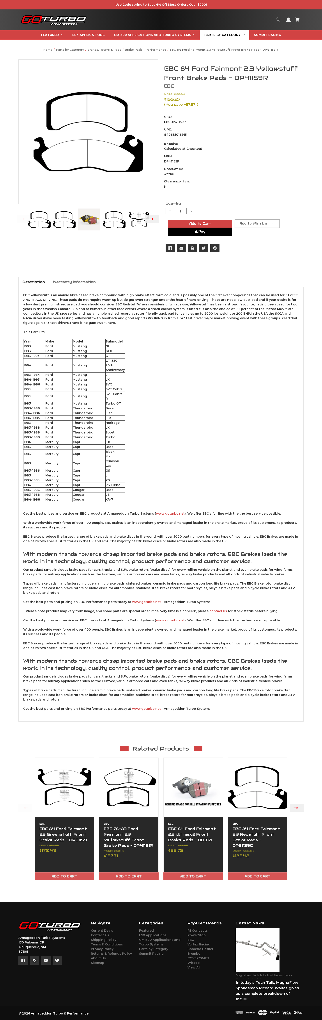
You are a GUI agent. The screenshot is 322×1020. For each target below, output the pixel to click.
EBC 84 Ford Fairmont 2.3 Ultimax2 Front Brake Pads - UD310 (192, 834)
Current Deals (102, 931)
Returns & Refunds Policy (111, 954)
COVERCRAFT (198, 958)
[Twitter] (204, 248)
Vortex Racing (199, 944)
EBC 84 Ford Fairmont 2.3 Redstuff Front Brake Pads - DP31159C (256, 837)
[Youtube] (46, 961)
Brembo (194, 954)
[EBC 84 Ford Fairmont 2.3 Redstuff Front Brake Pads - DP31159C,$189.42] (257, 787)
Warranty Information (74, 282)
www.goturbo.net (170, 513)
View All (194, 967)
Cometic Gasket (200, 949)
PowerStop (197, 935)
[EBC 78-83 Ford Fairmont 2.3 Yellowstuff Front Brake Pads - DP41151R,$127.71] (128, 787)
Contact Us (100, 935)
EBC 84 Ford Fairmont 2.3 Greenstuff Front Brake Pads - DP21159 (63, 834)
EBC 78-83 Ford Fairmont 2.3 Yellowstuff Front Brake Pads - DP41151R (128, 837)
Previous (24, 219)
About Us (98, 958)
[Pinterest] (215, 248)
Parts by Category (153, 949)
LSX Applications (152, 935)
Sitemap (97, 963)
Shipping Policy (103, 940)
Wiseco (194, 963)
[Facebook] (170, 248)
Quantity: (173, 203)
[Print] (192, 248)
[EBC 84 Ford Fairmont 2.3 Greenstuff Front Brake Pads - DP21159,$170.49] (64, 787)
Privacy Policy (102, 949)
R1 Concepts (198, 931)
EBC (191, 940)
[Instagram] (34, 961)
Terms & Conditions (107, 944)
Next (152, 219)
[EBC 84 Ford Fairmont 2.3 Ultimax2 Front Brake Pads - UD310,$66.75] (193, 787)
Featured (146, 931)
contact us (218, 611)
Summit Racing (151, 954)
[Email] (181, 248)
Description (34, 282)
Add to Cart (64, 876)
